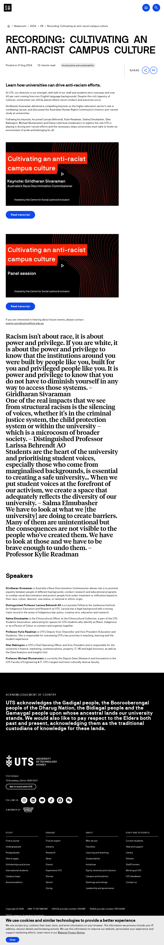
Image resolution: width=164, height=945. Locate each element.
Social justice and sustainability (78, 65)
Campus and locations (97, 876)
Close (12, 939)
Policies (130, 858)
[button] (145, 70)
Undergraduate (13, 846)
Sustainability (93, 858)
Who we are (92, 840)
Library (129, 852)
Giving (49, 888)
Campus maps (13, 876)
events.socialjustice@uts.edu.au (25, 323)
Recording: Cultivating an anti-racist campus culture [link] (77, 26)
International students (17, 870)
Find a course (12, 840)
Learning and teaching (97, 852)
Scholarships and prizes (18, 864)
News (48, 858)
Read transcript (20, 214)
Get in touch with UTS (21, 786)
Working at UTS (133, 870)
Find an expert (53, 840)
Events (49, 864)
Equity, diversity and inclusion (101, 870)
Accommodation (14, 882)
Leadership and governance (100, 888)
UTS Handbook (133, 876)
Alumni (49, 882)
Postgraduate (13, 852)
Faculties (90, 846)
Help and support (134, 846)
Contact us (131, 882)
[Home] (8, 26)
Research (50, 852)
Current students (134, 840)
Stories (49, 876)
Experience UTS (54, 870)
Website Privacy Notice (71, 932)
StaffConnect (132, 864)
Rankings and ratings (96, 882)
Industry (50, 846)
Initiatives (91, 864)
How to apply (12, 858)
